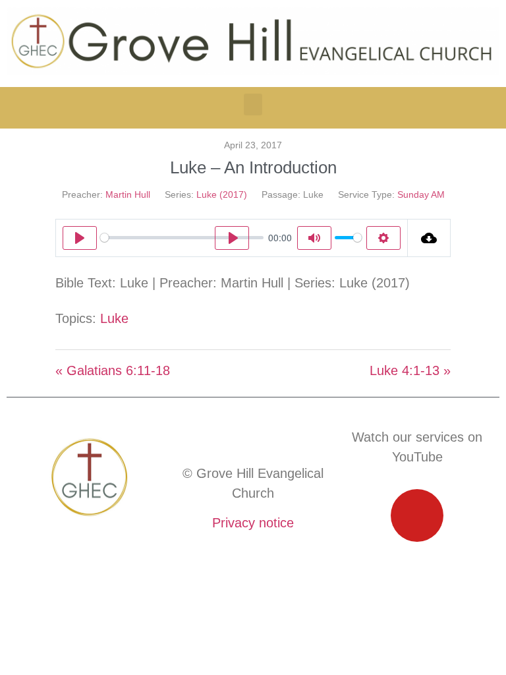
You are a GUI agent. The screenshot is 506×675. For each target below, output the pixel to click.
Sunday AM (421, 194)
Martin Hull (127, 194)
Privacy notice (253, 522)
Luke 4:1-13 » (410, 370)
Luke (114, 318)
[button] (253, 104)
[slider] (182, 237)
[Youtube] (417, 515)
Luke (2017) (221, 194)
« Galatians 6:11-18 (112, 370)
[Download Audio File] (429, 238)
